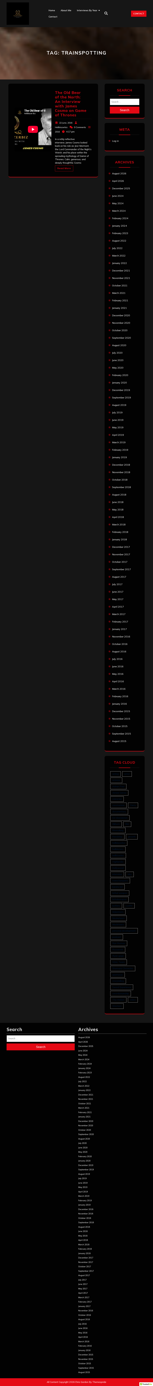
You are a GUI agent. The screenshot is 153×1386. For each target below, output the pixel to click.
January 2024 (119, 225)
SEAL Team (118, 962)
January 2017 (119, 629)
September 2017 (121, 569)
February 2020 (120, 375)
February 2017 (120, 621)
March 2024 (119, 210)
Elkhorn (116, 824)
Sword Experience (121, 987)
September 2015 (121, 733)
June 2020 (117, 360)
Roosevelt (117, 949)
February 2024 (120, 218)
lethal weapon (119, 893)
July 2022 (117, 248)
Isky (130, 874)
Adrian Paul (118, 786)
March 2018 (119, 524)
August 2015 (119, 741)
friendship (117, 836)
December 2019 (121, 390)
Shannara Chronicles (122, 968)
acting (115, 773)
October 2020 (119, 330)
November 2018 (121, 472)
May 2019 (117, 427)
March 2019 (119, 442)
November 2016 (121, 636)
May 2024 (117, 203)
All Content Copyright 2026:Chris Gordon (67, 1382)
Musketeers (118, 918)
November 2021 (121, 278)
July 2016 (117, 658)
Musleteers (118, 924)
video (133, 999)
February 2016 (120, 696)
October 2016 (119, 644)
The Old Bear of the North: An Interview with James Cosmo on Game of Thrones (71, 103)
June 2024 (117, 195)
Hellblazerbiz (61, 127)
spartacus (117, 974)
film (127, 824)
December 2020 (121, 315)
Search (124, 110)
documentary (119, 811)
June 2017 (117, 591)
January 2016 (119, 703)
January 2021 (119, 307)
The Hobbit (118, 999)
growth (132, 836)
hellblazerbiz (118, 842)
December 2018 (121, 464)
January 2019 (119, 457)
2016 (57, 131)
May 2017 (117, 599)
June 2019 (117, 419)
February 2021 (120, 300)
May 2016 (117, 673)
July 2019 (117, 412)
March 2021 (119, 292)
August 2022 (119, 240)
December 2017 (121, 546)
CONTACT (138, 13)
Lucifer (129, 905)
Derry (133, 805)
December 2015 (121, 711)
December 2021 (121, 270)
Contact (53, 16)
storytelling (118, 981)
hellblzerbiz (118, 855)
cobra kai (117, 799)
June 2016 (117, 666)
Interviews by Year (87, 10)
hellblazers (117, 849)
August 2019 (119, 404)
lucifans (116, 905)
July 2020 (117, 352)
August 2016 (119, 651)
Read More (64, 168)
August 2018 (119, 494)
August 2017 (119, 576)
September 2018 (121, 487)
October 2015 (119, 726)
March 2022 (119, 255)
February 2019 (120, 449)
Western (116, 1006)
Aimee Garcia (119, 792)
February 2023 (120, 233)
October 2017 (119, 561)
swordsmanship (120, 993)
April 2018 (118, 517)
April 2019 (118, 434)
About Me (66, 10)
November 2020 (121, 322)
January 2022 (119, 263)
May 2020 (117, 367)
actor (127, 773)
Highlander (118, 861)
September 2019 (121, 397)
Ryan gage (118, 955)
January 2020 (119, 382)
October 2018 (119, 479)
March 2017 (119, 614)
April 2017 (118, 606)
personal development (124, 930)
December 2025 (121, 188)
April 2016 (118, 681)
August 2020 (119, 345)
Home (52, 10)
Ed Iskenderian (119, 817)
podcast (116, 937)
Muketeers (117, 912)
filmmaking (117, 830)
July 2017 (117, 584)
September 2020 (121, 337)
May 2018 (117, 509)
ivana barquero (120, 880)
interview (117, 874)
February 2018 (120, 531)
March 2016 (119, 688)
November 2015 (121, 718)
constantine (118, 805)
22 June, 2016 (65, 122)
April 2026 (118, 180)
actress (116, 780)
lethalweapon (119, 899)
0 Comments (80, 127)
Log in (115, 140)
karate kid (117, 886)
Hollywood (118, 868)
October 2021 (119, 285)
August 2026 (119, 173)
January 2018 (119, 539)
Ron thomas (118, 943)
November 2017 (121, 554)
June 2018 (117, 502)
